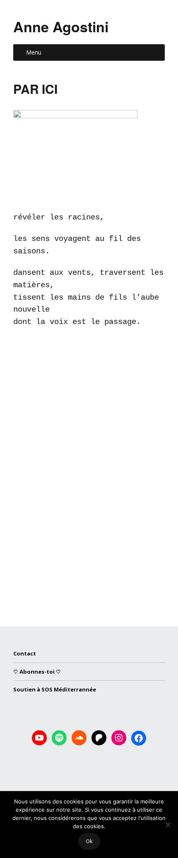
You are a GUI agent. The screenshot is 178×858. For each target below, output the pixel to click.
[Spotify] (59, 737)
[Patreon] (98, 737)
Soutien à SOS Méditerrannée (54, 689)
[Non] (168, 824)
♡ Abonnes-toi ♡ (37, 671)
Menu (33, 52)
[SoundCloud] (79, 737)
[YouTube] (39, 737)
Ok (89, 841)
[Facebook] (138, 738)
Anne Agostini (60, 26)
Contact (24, 653)
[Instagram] (118, 737)
